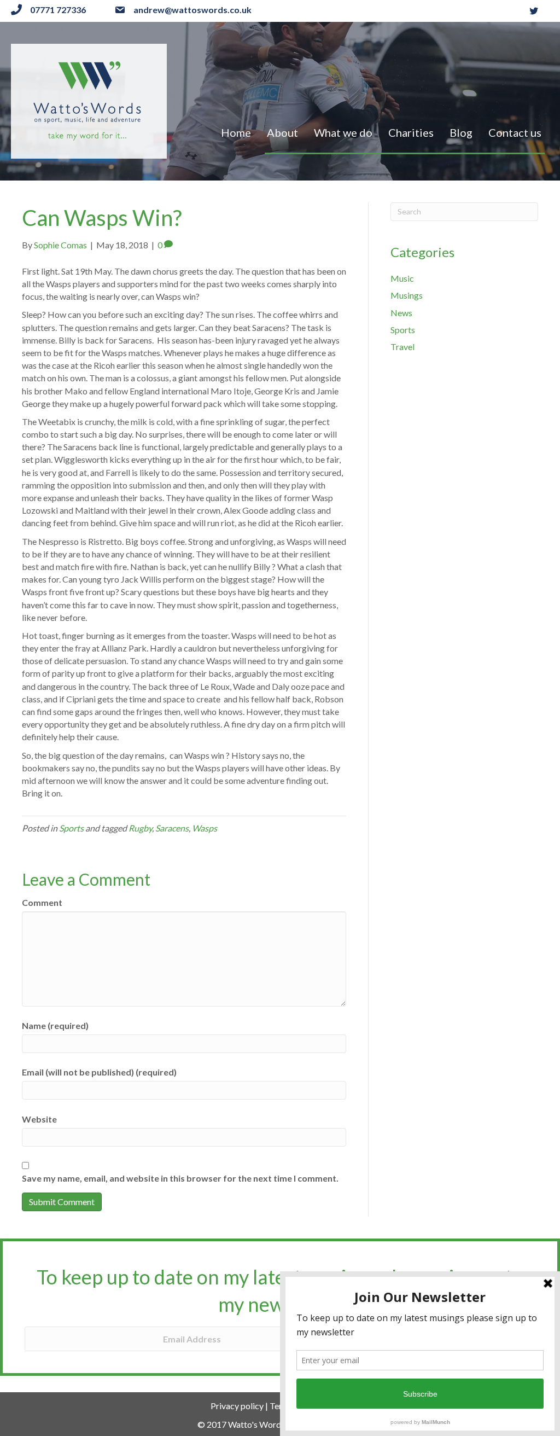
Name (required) (55, 1025)
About (282, 132)
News (401, 312)
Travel (402, 346)
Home (236, 132)
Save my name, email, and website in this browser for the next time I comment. (180, 1178)
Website (39, 1119)
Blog (461, 132)
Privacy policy (237, 1405)
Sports (71, 828)
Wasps (204, 828)
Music (402, 278)
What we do (343, 132)
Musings (406, 295)
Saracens (172, 828)
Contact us (514, 132)
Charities (411, 132)
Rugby (140, 828)
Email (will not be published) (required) (99, 1072)
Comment (42, 902)
